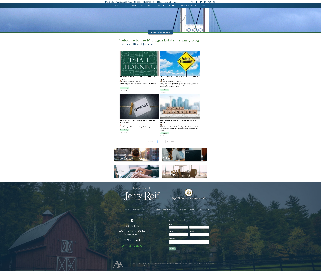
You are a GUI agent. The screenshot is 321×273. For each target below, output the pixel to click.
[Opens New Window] (118, 264)
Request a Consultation (160, 32)
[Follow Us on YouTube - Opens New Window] (209, 2)
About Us (171, 5)
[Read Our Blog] (214, 2)
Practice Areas (129, 5)
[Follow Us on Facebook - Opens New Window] (196, 2)
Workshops (145, 5)
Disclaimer (193, 209)
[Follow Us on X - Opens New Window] (201, 2)
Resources (158, 5)
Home (117, 5)
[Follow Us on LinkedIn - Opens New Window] (205, 2)
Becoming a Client (187, 5)
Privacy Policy (204, 209)
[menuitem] (116, 5)
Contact (203, 5)
